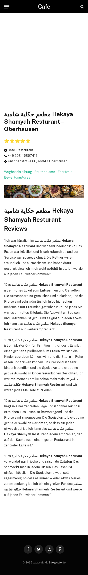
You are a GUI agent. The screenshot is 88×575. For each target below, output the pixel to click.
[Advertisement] (44, 57)
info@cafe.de (57, 562)
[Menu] (6, 6)
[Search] (82, 6)
